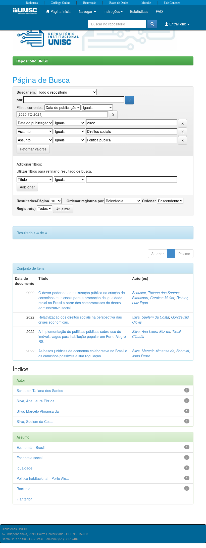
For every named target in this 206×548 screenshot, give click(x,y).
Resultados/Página (33, 200)
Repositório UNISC (32, 60)
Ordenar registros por (85, 200)
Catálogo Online (60, 2)
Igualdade (24, 468)
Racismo (23, 488)
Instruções (112, 11)
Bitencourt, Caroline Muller (153, 297)
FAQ (159, 11)
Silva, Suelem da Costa (150, 317)
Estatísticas (139, 11)
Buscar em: (26, 92)
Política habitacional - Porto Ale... (43, 478)
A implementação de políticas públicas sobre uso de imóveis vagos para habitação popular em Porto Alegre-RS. (82, 336)
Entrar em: (177, 23)
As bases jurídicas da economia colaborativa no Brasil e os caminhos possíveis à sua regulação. (82, 353)
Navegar (86, 11)
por (19, 99)
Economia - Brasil (30, 447)
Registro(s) (26, 208)
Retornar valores (33, 148)
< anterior (24, 498)
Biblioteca (32, 2)
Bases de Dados (118, 2)
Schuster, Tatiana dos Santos (155, 292)
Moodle (146, 2)
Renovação (89, 2)
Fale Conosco (172, 2)
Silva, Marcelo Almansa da (153, 350)
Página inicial (60, 11)
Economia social (29, 457)
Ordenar (149, 200)
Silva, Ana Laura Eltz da (151, 331)
